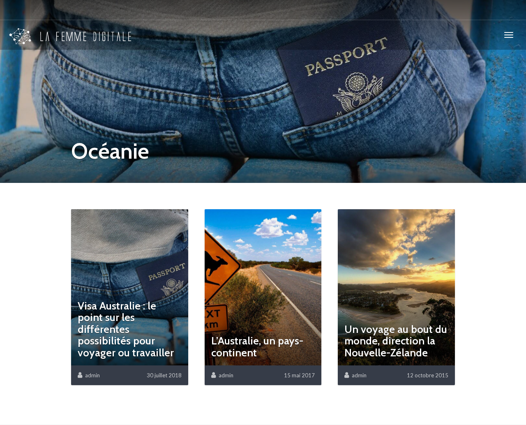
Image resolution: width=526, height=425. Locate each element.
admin (92, 375)
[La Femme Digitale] (70, 35)
